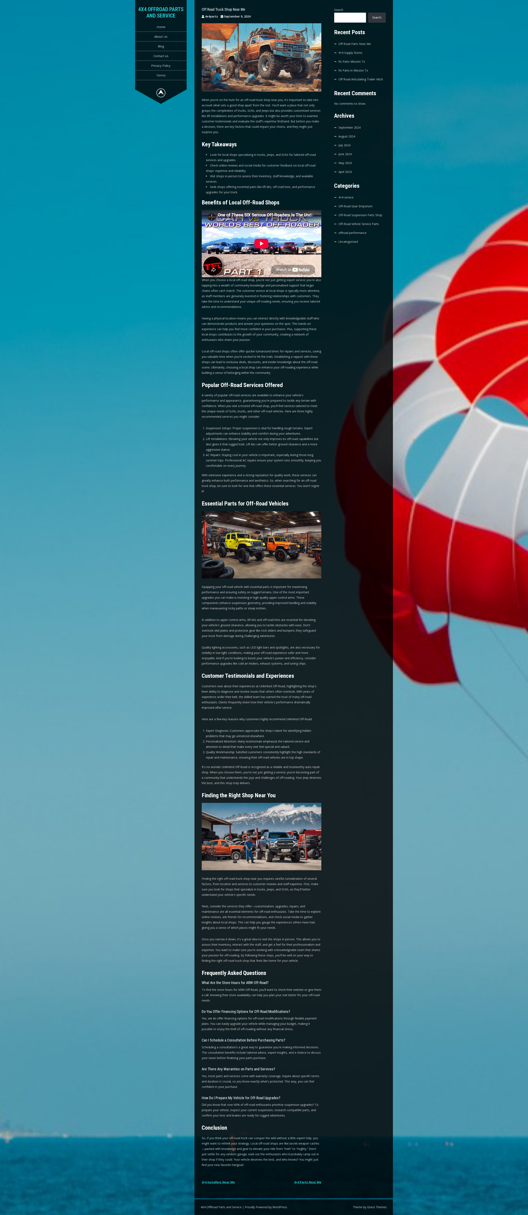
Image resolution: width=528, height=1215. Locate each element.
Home (161, 27)
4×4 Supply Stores (350, 53)
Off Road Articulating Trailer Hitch (360, 79)
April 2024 (345, 172)
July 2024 (344, 145)
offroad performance (352, 233)
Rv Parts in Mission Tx (353, 70)
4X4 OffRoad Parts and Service (161, 12)
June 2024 (345, 154)
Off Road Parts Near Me (354, 44)
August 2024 (346, 136)
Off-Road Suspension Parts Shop (360, 215)
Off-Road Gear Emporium (355, 206)
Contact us (161, 56)
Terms (161, 75)
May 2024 (345, 163)
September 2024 (349, 127)
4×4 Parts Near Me (307, 1182)
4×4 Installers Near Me (218, 1182)
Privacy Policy (161, 65)
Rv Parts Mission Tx (351, 61)
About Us (160, 36)
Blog (161, 46)
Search (338, 10)
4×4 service (346, 197)
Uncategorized (348, 242)
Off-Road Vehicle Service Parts (358, 224)
